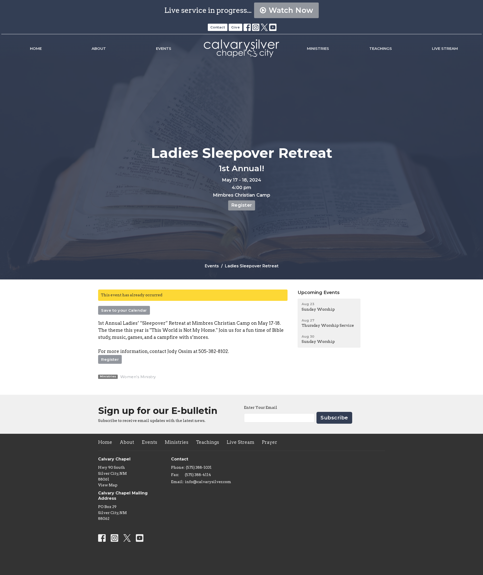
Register (241, 205)
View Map (107, 485)
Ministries (318, 48)
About (99, 48)
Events (163, 48)
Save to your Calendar (124, 310)
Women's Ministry (138, 376)
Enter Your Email (260, 407)
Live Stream (445, 48)
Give (235, 27)
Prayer (269, 442)
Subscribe (334, 418)
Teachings (380, 48)
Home (36, 48)
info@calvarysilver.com (208, 482)
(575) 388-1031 (199, 467)
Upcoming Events (319, 292)
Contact (217, 27)
